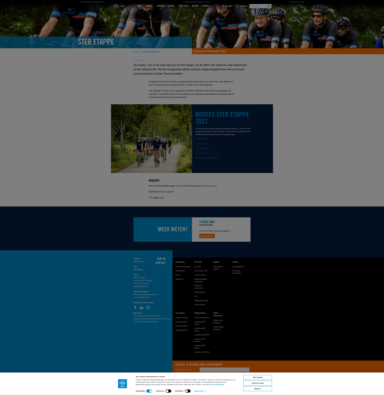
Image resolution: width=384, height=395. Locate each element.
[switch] (168, 391)
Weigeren (257, 388)
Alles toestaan (258, 377)
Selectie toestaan (258, 383)
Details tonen (199, 391)
